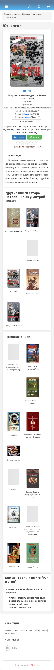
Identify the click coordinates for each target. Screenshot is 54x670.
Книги (17, 14)
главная (8, 630)
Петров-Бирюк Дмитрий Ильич (30, 95)
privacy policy (10, 633)
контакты (24, 630)
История (37, 14)
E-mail (15, 648)
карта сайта (34, 630)
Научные (26, 14)
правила (43, 630)
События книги (26, 121)
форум (15, 630)
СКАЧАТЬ (20, 137)
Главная (7, 14)
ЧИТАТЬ (35, 137)
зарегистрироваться (20, 607)
